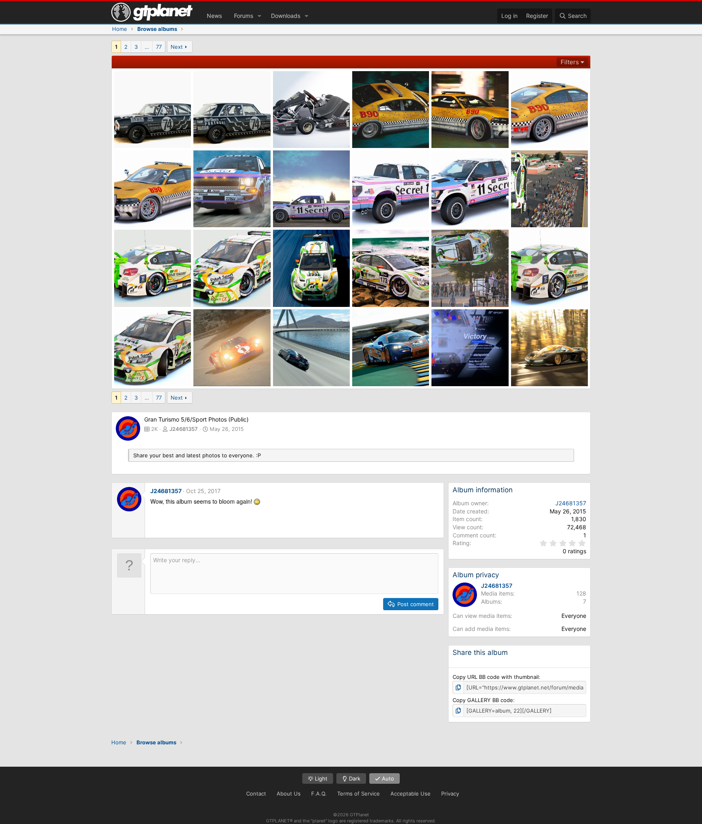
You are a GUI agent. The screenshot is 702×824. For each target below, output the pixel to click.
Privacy (450, 793)
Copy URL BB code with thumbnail (496, 677)
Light (320, 778)
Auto (387, 778)
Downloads (285, 15)
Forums (243, 15)
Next (177, 46)
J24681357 (183, 429)
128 (581, 593)
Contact (256, 793)
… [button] (147, 46)
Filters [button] (570, 62)
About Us (289, 793)
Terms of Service (358, 793)
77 (159, 46)
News (214, 15)
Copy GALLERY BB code (483, 700)
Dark (353, 778)
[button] (259, 16)
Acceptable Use (410, 793)
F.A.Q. (319, 793)
